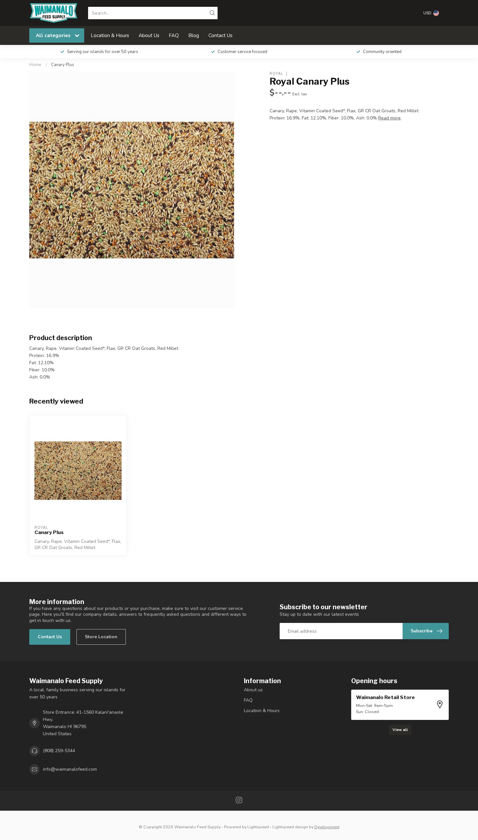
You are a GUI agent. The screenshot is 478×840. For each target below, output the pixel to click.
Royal (276, 74)
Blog (193, 35)
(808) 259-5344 (59, 751)
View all (400, 729)
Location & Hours (110, 35)
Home (35, 65)
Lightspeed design (290, 827)
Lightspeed (258, 827)
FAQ (174, 35)
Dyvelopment (326, 827)
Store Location (101, 637)
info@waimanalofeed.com (70, 769)
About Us (149, 35)
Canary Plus (62, 65)
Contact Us (220, 35)
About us (253, 690)
